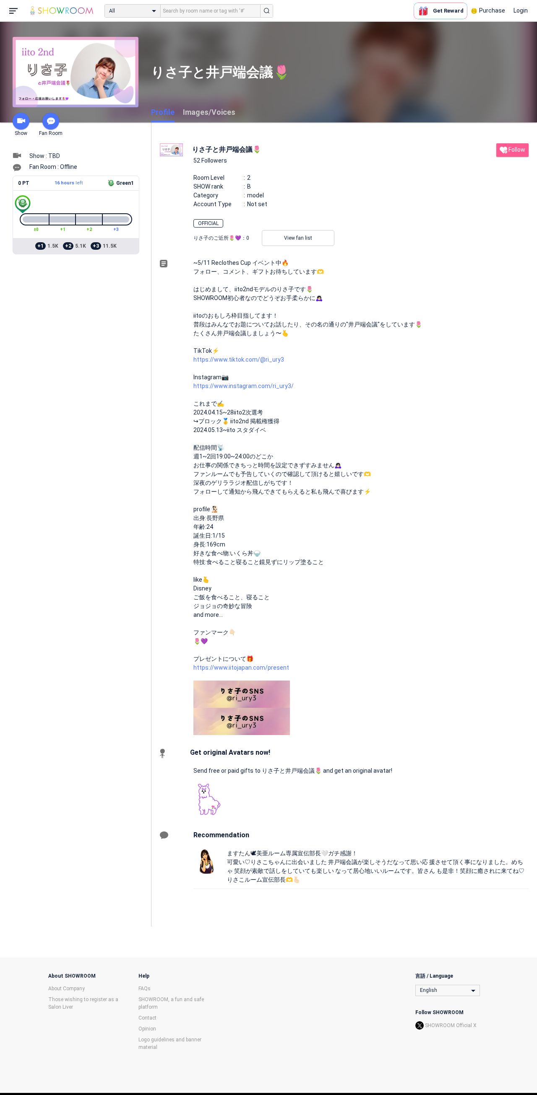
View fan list (298, 238)
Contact (147, 1018)
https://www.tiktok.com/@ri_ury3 (238, 359)
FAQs (144, 988)
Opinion (147, 1029)
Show (21, 133)
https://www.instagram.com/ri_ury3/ (243, 386)
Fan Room (51, 133)
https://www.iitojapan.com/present (241, 667)
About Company (66, 988)
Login (521, 10)
